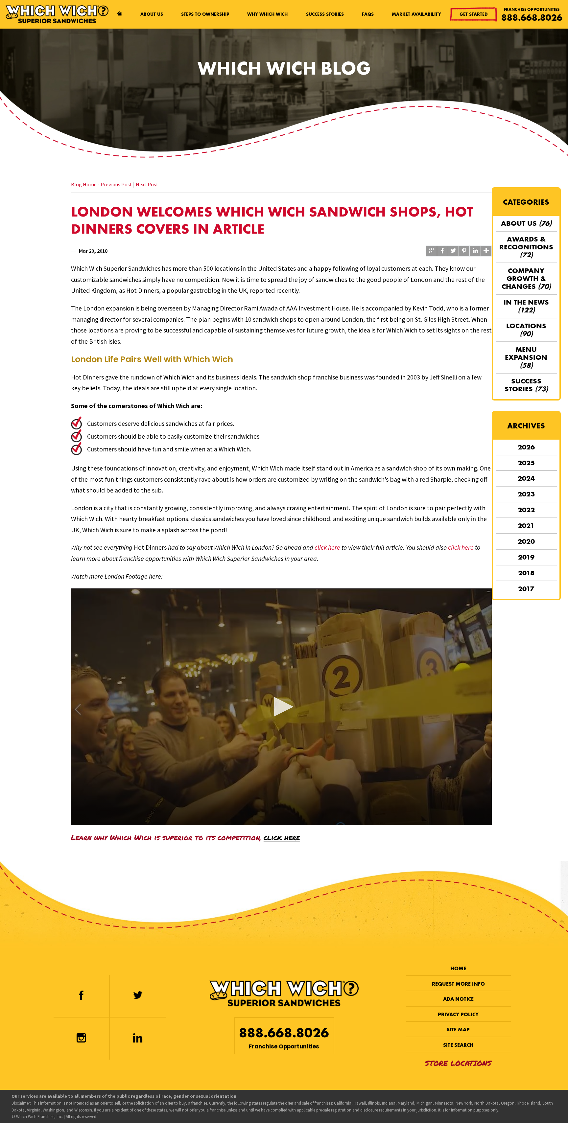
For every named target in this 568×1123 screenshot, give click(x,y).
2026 (526, 447)
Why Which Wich (267, 14)
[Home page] (119, 14)
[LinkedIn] (138, 1039)
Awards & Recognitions (526, 247)
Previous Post (116, 184)
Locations (526, 329)
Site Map (458, 1029)
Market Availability (416, 14)
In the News (526, 306)
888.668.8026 (531, 17)
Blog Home (84, 184)
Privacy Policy (458, 1014)
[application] (281, 706)
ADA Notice (458, 999)
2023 (526, 494)
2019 (526, 557)
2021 (526, 525)
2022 (526, 509)
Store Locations (458, 1063)
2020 (526, 541)
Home (458, 968)
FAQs (368, 14)
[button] (281, 706)
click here (327, 547)
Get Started (474, 14)
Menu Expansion (526, 357)
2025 (526, 462)
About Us (151, 14)
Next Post (147, 184)
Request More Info (458, 984)
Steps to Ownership (205, 14)
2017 (526, 588)
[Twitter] (138, 996)
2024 (526, 478)
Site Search (458, 1045)
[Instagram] (81, 1039)
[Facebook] (81, 996)
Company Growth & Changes (526, 278)
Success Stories (325, 14)
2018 (526, 572)
